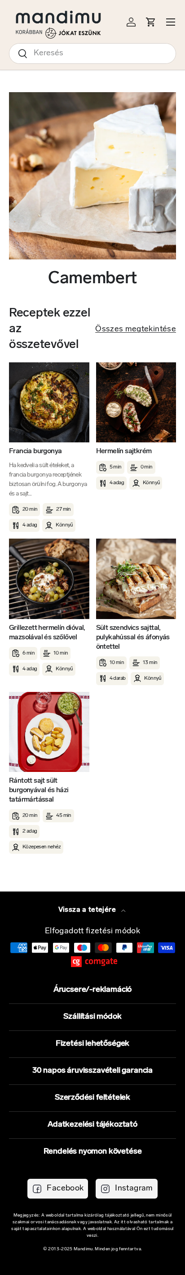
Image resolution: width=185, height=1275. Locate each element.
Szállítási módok (92, 1017)
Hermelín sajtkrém (124, 451)
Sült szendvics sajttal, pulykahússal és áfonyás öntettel (133, 637)
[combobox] (92, 53)
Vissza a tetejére (88, 910)
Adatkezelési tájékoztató (92, 1125)
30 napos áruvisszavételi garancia (92, 1071)
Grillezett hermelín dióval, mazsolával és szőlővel (47, 632)
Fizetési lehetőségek (92, 1044)
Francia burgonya (35, 451)
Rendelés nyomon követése (93, 1152)
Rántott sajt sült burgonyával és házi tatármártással (39, 790)
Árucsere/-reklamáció (92, 990)
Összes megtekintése (135, 329)
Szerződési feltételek (92, 1098)
